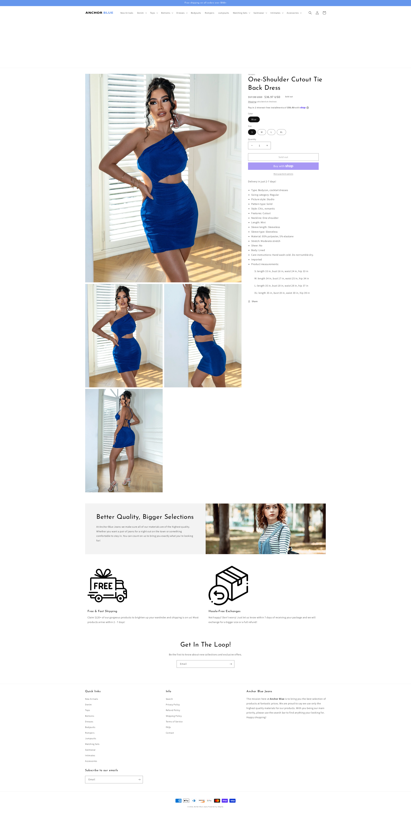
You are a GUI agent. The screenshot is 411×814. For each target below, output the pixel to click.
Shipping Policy (174, 715)
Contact (170, 732)
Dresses (89, 721)
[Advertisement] (205, 43)
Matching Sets (92, 744)
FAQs (168, 727)
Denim (88, 704)
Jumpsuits (90, 738)
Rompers (89, 732)
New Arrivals (91, 698)
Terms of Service (174, 721)
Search (169, 698)
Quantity (252, 139)
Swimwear (90, 749)
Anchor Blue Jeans (201, 807)
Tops (87, 710)
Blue (253, 119)
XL (281, 132)
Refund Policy (173, 710)
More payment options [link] (283, 174)
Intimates (90, 755)
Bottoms (89, 715)
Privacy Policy (173, 704)
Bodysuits (90, 727)
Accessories (91, 761)
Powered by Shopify (215, 807)
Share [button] (255, 301)
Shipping (252, 101)
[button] (141, 12)
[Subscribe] (230, 664)
